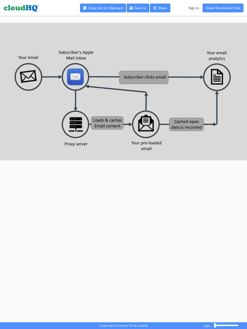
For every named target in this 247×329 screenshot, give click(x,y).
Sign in (193, 8)
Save (139, 8)
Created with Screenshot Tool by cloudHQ (123, 325)
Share (161, 8)
